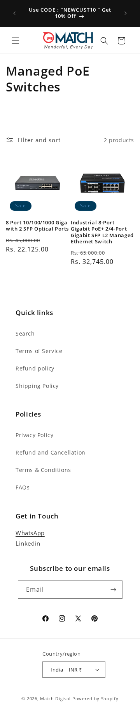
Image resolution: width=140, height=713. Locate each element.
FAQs (23, 487)
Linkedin (28, 543)
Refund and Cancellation (51, 452)
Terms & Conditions (43, 470)
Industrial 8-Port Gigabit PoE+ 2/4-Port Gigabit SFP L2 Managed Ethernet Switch (102, 232)
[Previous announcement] (14, 13)
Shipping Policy (37, 385)
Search (25, 333)
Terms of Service (39, 351)
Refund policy (35, 368)
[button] (15, 40)
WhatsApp (30, 533)
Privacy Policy (34, 435)
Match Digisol (55, 698)
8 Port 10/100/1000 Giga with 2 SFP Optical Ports (37, 226)
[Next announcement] (125, 13)
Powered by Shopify (95, 698)
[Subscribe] (113, 589)
